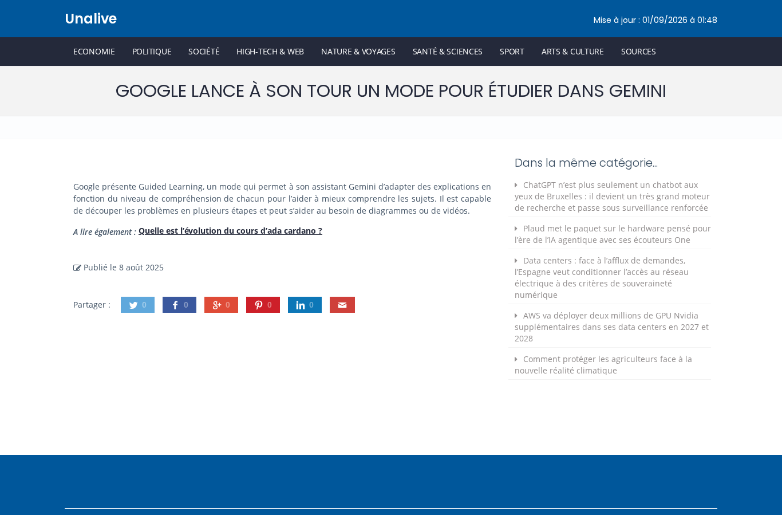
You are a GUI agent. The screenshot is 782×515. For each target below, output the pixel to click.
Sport (512, 51)
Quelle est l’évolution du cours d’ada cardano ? (230, 230)
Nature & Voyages (358, 51)
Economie (94, 51)
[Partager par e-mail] (342, 305)
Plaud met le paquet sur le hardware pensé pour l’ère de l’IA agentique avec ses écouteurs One (613, 234)
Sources (638, 51)
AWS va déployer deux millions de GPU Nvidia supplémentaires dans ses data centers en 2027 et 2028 (612, 327)
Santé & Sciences (448, 51)
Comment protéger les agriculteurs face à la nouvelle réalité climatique (603, 364)
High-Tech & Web (270, 51)
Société (203, 51)
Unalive (91, 18)
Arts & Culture (573, 51)
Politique (151, 51)
